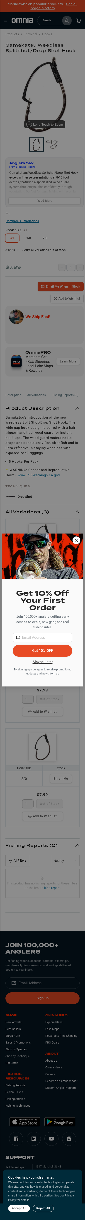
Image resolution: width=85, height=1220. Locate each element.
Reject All (43, 1208)
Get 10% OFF (42, 650)
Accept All (19, 1208)
